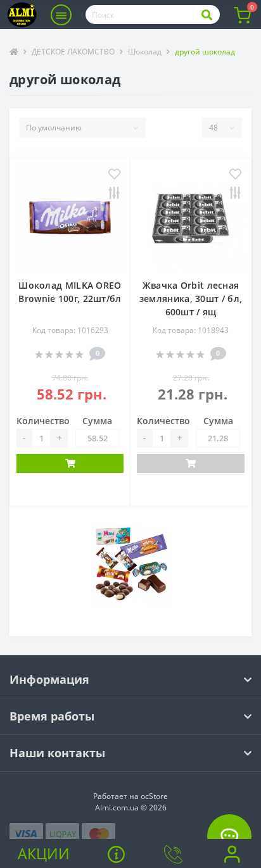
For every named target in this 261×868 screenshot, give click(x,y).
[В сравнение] (114, 194)
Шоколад (145, 51)
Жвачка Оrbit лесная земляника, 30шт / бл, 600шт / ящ (190, 298)
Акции (44, 853)
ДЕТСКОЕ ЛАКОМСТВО (73, 51)
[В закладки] (114, 175)
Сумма (97, 421)
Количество (43, 421)
